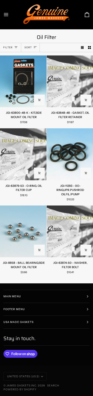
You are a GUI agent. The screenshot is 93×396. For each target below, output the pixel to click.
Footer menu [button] (14, 309)
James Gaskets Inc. (22, 385)
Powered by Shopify (20, 389)
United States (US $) (23, 376)
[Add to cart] (39, 100)
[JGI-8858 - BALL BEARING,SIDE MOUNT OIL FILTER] (23, 231)
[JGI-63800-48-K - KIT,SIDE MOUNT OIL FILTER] (23, 81)
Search (53, 385)
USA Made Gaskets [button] (18, 322)
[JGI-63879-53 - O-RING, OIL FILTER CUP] (23, 154)
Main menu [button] (12, 296)
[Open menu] (9, 14)
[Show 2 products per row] (89, 47)
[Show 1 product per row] (82, 47)
